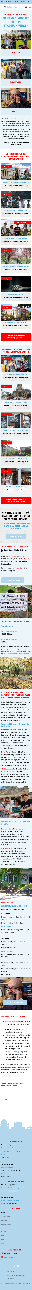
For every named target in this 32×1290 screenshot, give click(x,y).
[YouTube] (17, 1266)
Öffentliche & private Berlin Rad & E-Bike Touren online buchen (16, 337)
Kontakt (3, 1231)
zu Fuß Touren (7, 653)
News (2, 1235)
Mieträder (4, 1220)
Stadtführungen (5, 1216)
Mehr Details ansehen (12, 580)
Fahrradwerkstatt (6, 1224)
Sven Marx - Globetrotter (22, 132)
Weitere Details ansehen (15, 1002)
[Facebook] (14, 1266)
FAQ (2, 1239)
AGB (2, 1243)
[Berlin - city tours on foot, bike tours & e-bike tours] (26, 7)
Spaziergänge (19, 568)
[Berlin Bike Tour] (9, 6)
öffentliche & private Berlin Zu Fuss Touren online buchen (16, 500)
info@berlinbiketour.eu (10, 1257)
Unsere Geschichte (16, 536)
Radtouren (15, 556)
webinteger (24, 1283)
